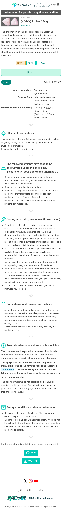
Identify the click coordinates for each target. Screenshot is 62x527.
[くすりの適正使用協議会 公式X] (25, 481)
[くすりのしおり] (22, 5)
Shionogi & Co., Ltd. (29, 25)
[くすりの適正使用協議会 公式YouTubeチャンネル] (36, 481)
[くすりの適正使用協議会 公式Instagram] (31, 481)
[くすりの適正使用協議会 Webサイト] (31, 498)
